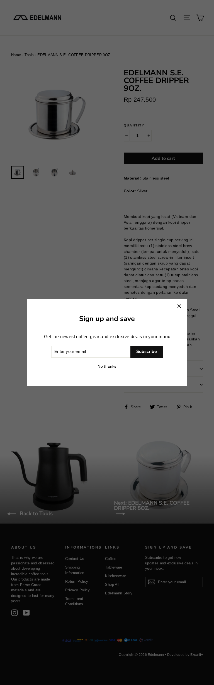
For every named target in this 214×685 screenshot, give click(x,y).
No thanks (107, 366)
